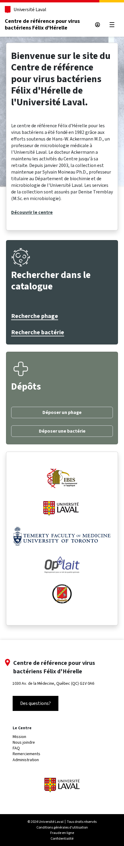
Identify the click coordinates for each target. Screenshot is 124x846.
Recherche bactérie (37, 332)
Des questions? (35, 703)
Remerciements (26, 754)
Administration (26, 760)
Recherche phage (34, 316)
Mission (19, 736)
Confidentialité (62, 838)
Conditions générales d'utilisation (62, 827)
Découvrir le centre (32, 212)
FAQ (16, 748)
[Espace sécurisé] (97, 24)
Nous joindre (24, 742)
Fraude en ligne (62, 832)
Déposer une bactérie (62, 431)
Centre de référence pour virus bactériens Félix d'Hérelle (42, 24)
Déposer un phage (62, 412)
